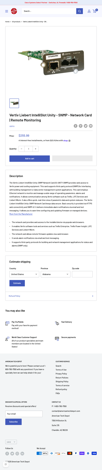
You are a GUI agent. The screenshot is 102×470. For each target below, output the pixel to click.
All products (16, 22)
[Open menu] (6, 11)
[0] (94, 11)
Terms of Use (61, 370)
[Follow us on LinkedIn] (22, 453)
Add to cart (29, 158)
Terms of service (62, 385)
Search (58, 366)
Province (44, 268)
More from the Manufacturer (21, 214)
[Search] (79, 11)
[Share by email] (91, 126)
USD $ (9, 442)
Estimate (17, 283)
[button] (72, 158)
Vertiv (11, 126)
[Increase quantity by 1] (35, 149)
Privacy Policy (61, 374)
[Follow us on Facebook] (7, 453)
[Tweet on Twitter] (86, 126)
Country (12, 268)
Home (7, 22)
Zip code (75, 268)
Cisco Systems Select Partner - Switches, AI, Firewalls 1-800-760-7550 (51, 2)
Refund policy (61, 389)
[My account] (89, 11)
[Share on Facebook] (75, 126)
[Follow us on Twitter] (12, 453)
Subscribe (13, 422)
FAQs (58, 393)
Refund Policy (14, 296)
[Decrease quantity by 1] (21, 149)
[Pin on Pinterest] (80, 126)
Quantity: (13, 149)
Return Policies (62, 378)
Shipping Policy (62, 381)
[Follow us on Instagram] (17, 453)
